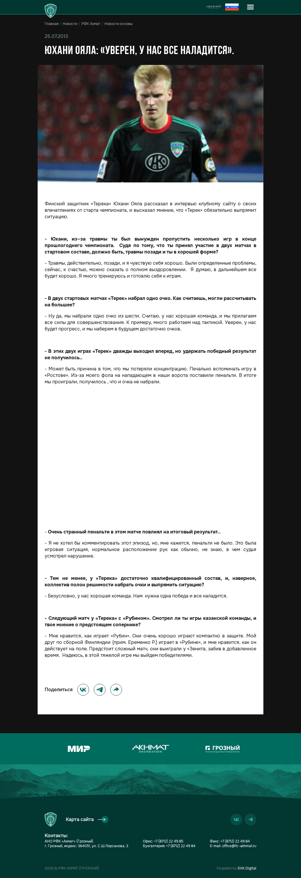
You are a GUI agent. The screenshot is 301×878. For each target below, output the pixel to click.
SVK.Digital (247, 868)
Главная (51, 23)
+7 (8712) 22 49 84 (180, 846)
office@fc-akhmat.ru (239, 846)
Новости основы (118, 23)
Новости (70, 23)
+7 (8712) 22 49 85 (168, 841)
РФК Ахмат (90, 23)
